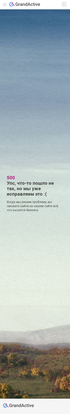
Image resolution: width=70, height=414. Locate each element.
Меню (5, 5)
